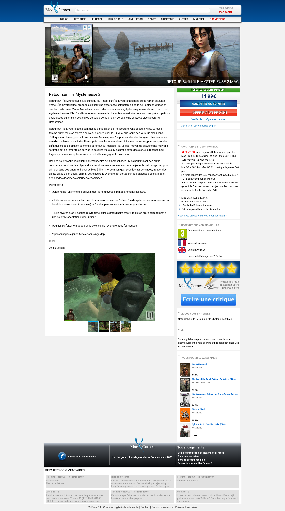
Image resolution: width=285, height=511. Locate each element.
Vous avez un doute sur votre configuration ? (202, 215)
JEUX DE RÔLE (115, 19)
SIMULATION (135, 19)
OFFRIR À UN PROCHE (210, 112)
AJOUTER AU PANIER (208, 104)
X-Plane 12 (52, 491)
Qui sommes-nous (162, 507)
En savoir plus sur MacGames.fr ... (196, 463)
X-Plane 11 (94, 507)
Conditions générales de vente (121, 507)
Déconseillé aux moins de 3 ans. (204, 230)
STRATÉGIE (167, 19)
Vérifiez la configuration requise (208, 119)
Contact (145, 507)
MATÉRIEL (199, 19)
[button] (167, 255)
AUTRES (183, 19)
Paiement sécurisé (186, 507)
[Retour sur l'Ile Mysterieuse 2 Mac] (71, 53)
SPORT (152, 19)
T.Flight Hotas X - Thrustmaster (65, 476)
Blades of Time (120, 476)
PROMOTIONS (217, 19)
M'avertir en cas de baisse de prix (198, 125)
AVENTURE (80, 19)
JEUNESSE (96, 19)
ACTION (64, 19)
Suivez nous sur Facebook (82, 456)
